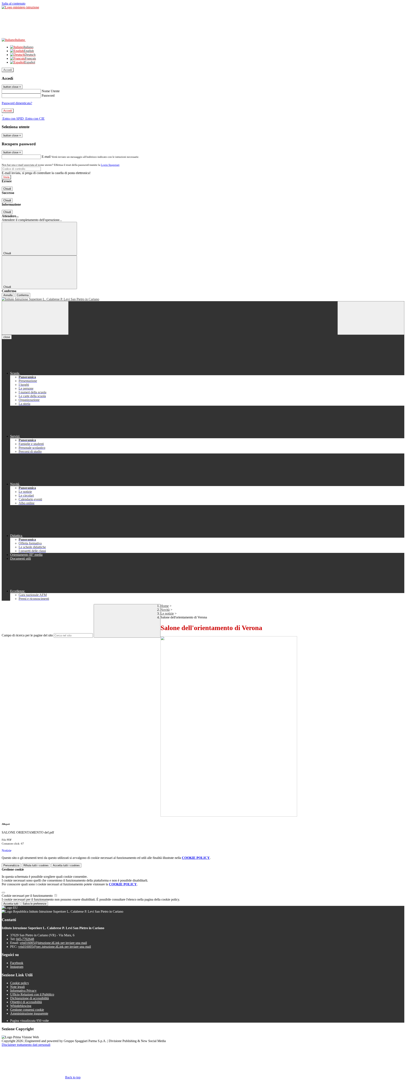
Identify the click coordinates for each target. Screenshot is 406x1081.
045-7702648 (25, 939)
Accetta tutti (66, 865)
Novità (165, 609)
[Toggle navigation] (35, 318)
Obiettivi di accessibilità (26, 1002)
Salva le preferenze (34, 903)
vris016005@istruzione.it (53, 943)
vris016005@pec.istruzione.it (54, 946)
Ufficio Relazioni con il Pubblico (32, 994)
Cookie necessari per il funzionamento (27, 895)
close (6, 337)
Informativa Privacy (23, 990)
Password (48, 95)
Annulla (7, 295)
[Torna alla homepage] (203, 299)
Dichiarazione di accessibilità (29, 998)
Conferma (23, 295)
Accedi (7, 69)
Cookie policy (19, 983)
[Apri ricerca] (370, 318)
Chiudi (7, 188)
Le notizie (167, 613)
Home (164, 606)
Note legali (17, 987)
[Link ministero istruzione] (20, 7)
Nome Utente (51, 91)
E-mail (46, 156)
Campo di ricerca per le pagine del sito (27, 635)
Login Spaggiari (110, 164)
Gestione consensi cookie (27, 1009)
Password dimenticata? (17, 103)
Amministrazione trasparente (29, 1013)
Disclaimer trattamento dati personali (26, 1045)
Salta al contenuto (13, 3)
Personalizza (11, 865)
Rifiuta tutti (36, 865)
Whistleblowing (20, 1006)
